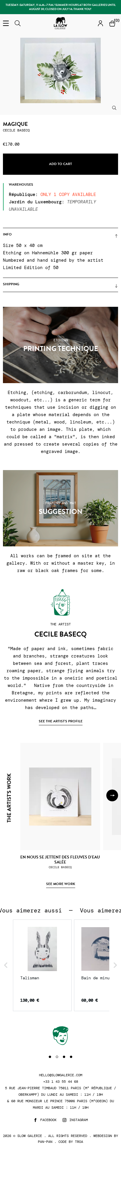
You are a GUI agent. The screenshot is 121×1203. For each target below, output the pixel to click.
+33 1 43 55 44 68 (60, 1081)
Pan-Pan (45, 1141)
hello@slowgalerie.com (60, 1075)
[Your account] (100, 23)
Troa (79, 1141)
